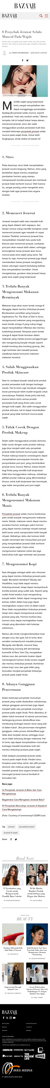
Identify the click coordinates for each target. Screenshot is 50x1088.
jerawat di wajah (11, 833)
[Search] (40, 15)
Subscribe (4, 1030)
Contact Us (29, 1027)
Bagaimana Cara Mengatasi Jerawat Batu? (23, 799)
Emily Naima (38, 997)
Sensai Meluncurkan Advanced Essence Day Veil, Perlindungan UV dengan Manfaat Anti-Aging (37, 990)
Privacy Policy (5, 1023)
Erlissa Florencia (14, 993)
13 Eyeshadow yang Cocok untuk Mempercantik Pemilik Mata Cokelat (12, 892)
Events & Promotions (31, 1023)
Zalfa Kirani (37, 900)
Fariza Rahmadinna (20, 53)
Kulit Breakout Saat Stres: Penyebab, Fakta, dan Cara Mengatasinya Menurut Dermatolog (37, 951)
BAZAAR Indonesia (13, 900)
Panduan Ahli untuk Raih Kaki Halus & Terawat (13, 949)
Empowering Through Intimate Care (13, 988)
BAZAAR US (14, 954)
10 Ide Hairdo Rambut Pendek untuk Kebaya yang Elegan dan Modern (36, 892)
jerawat (11, 827)
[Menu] (46, 15)
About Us (4, 1027)
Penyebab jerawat (11, 514)
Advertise (28, 1030)
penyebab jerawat (30, 131)
